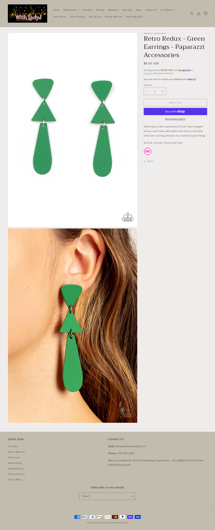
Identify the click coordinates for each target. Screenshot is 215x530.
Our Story (13, 446)
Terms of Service (16, 474)
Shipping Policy (16, 468)
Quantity (148, 85)
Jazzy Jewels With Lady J (102, 523)
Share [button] (150, 161)
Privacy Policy (15, 479)
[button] (71, 10)
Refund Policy (15, 463)
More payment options (175, 119)
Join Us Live (14, 457)
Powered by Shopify (120, 523)
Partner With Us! (16, 452)
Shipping (148, 73)
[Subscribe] (132, 496)
